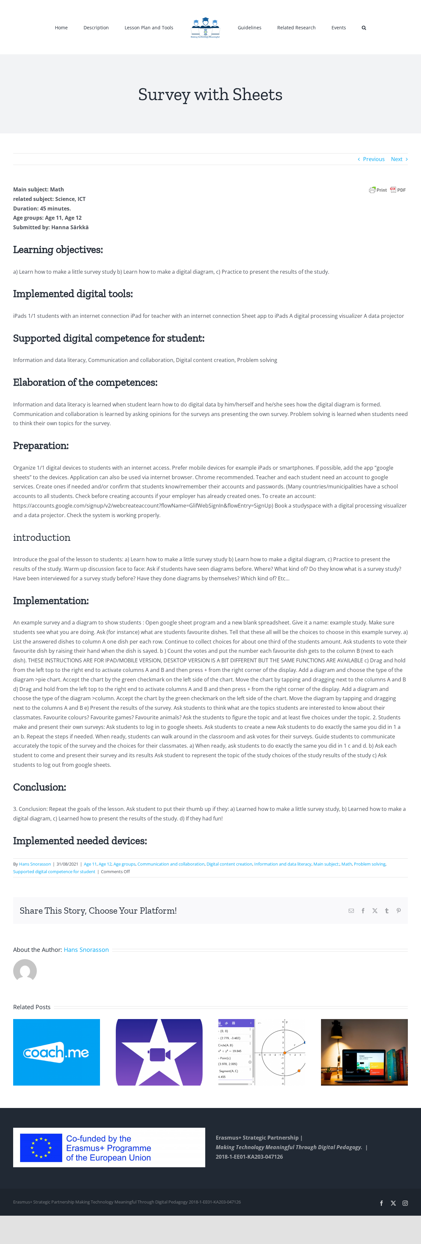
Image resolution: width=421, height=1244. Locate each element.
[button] (333, 27)
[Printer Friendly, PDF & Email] (387, 189)
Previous (374, 159)
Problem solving (369, 864)
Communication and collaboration (171, 864)
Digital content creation (229, 864)
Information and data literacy (282, 864)
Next (397, 159)
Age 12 (105, 864)
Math (346, 864)
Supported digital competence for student (54, 871)
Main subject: (326, 864)
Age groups (124, 864)
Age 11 (90, 864)
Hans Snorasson (35, 864)
